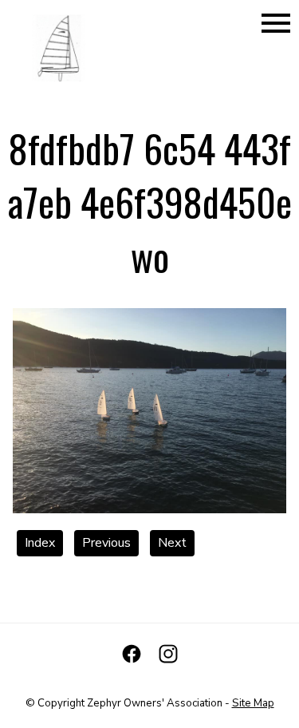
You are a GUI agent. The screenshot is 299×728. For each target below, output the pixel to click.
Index (40, 543)
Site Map (253, 703)
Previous (106, 543)
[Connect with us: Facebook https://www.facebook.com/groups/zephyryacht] (131, 653)
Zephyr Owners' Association (154, 703)
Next (172, 543)
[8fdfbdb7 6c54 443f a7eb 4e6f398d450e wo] (149, 509)
